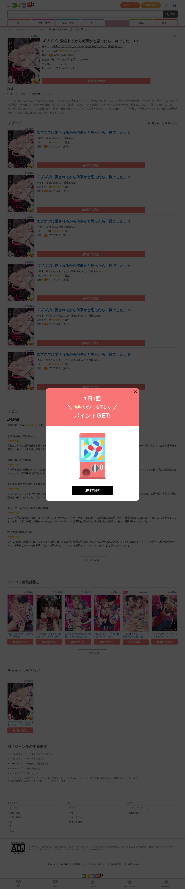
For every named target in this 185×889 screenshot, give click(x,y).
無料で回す (92, 490)
